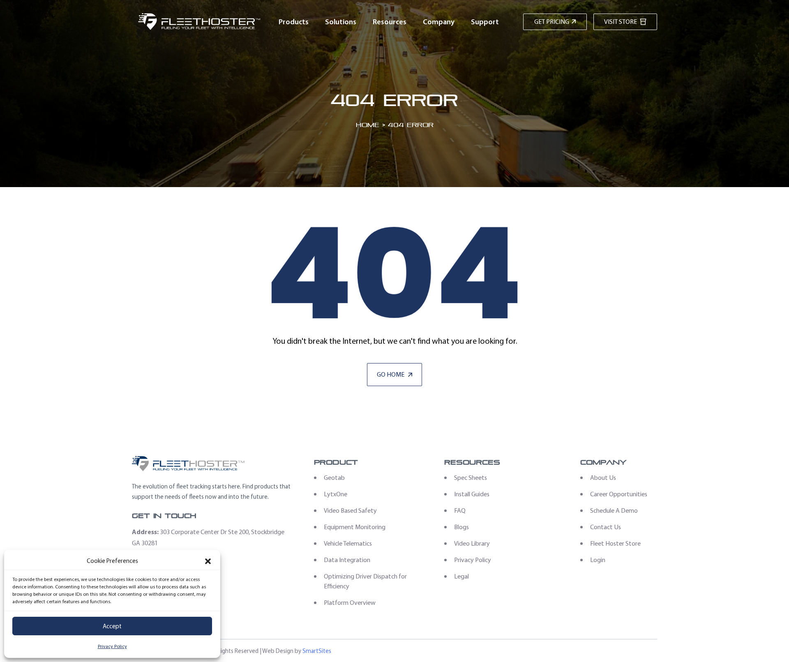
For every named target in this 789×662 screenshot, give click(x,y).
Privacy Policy (112, 646)
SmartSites (316, 651)
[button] (208, 561)
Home (367, 124)
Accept (112, 626)
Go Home (391, 374)
